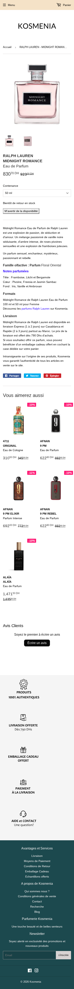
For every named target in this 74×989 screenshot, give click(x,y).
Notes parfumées (16, 271)
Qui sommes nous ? (37, 891)
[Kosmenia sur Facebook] (30, 971)
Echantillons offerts (37, 876)
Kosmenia (35, 981)
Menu (11, 5)
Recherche (37, 906)
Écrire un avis (37, 643)
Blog (37, 911)
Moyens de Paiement (37, 861)
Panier (66, 5)
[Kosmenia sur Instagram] (36, 971)
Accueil (7, 47)
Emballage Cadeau (37, 871)
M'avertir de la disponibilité (21, 211)
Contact (37, 901)
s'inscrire (63, 955)
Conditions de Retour (37, 866)
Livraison (37, 855)
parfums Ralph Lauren (36, 308)
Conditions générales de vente (37, 896)
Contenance (10, 185)
